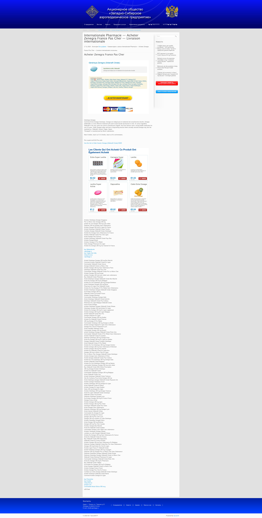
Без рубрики (92, 30)
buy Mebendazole (89, 249)
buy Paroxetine (88, 479)
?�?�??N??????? (153, 24)
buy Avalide (87, 481)
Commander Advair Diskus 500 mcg (94, 486)
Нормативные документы (137, 24)
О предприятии (89, 24)
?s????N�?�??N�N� (170, 24)
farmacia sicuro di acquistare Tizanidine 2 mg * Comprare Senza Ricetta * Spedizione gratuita (165, 61)
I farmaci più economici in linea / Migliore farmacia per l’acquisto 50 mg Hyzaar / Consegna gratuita (167, 74)
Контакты (158, 505)
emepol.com (87, 484)
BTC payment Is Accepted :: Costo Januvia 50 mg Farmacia (166, 54)
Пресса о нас (147, 505)
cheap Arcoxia (88, 255)
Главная (85, 30)
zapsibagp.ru (88, 251)
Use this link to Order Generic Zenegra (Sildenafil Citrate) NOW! (103, 143)
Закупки (137, 505)
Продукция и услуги (119, 24)
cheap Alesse (88, 483)
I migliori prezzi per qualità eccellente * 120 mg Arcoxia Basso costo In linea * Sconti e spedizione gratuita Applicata (166, 48)
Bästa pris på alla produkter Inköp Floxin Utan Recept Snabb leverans (167, 67)
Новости (107, 24)
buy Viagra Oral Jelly (90, 253)
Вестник (99, 24)
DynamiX (176, 515)
